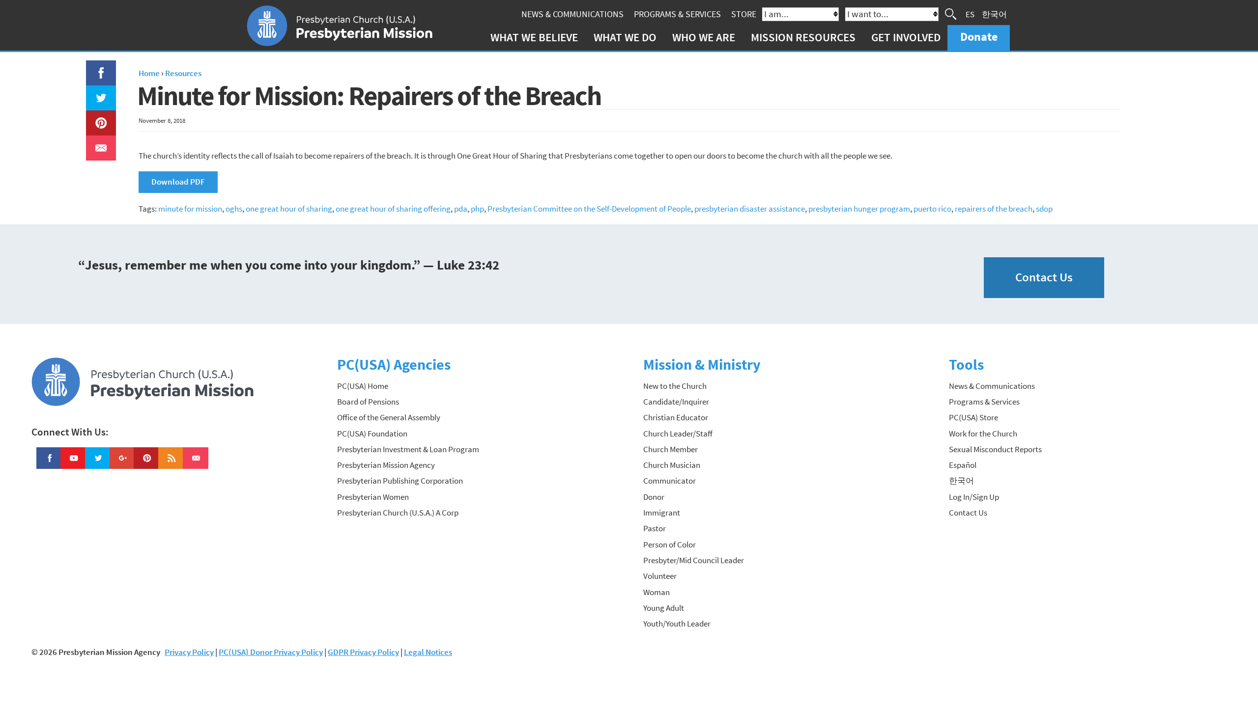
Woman (656, 592)
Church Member (670, 449)
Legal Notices (428, 652)
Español (962, 465)
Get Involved (906, 37)
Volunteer (660, 576)
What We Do (625, 37)
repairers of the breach (993, 208)
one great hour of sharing (289, 208)
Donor (653, 496)
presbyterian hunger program (859, 208)
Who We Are (703, 37)
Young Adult (663, 607)
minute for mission (190, 208)
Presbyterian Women (373, 496)
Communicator (669, 480)
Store (743, 14)
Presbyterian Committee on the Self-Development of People (589, 208)
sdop (1044, 208)
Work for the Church (983, 433)
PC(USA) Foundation (372, 433)
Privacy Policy (189, 652)
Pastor (654, 528)
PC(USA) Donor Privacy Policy (271, 652)
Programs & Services (677, 14)
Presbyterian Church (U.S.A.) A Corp (397, 512)
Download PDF (178, 181)
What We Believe (534, 37)
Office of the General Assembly (388, 417)
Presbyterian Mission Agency (386, 465)
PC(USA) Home (362, 386)
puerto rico (932, 208)
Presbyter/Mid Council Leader (693, 560)
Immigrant (661, 512)
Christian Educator (675, 417)
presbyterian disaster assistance (749, 208)
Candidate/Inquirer (676, 401)
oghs (234, 208)
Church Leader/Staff (678, 433)
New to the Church (675, 386)
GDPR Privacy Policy (363, 652)
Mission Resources (803, 37)
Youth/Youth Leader (677, 623)
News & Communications (572, 14)
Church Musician (671, 465)
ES (970, 13)
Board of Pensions (368, 401)
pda (460, 208)
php (477, 208)
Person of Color (669, 544)
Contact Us (1044, 277)
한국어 (994, 13)
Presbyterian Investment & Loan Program (408, 449)
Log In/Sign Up (974, 496)
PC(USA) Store (973, 417)
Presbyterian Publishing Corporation (400, 480)
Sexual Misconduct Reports (995, 449)
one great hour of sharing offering (393, 208)
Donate (979, 36)
